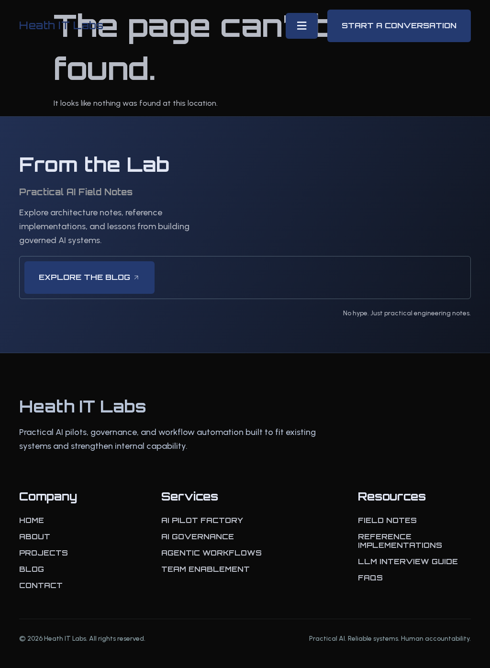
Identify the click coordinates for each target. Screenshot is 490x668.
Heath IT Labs (61, 25)
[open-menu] (302, 26)
